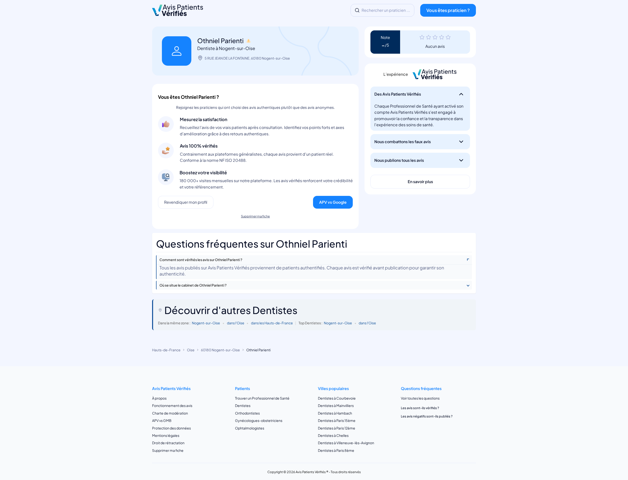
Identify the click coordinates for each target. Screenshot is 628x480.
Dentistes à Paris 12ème (336, 428)
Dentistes (242, 405)
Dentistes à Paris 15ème (336, 420)
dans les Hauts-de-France (272, 323)
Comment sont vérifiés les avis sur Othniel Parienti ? (200, 260)
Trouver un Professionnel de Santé (262, 398)
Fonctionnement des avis (172, 405)
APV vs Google (333, 202)
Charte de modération (170, 413)
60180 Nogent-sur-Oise (220, 350)
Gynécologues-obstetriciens (258, 420)
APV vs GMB (161, 420)
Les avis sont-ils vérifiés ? (420, 408)
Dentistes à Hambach (335, 413)
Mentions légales (165, 435)
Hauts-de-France (166, 350)
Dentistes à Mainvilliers (336, 405)
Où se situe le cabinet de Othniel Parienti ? (193, 285)
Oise (191, 350)
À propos (159, 398)
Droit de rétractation (168, 443)
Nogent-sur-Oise (206, 323)
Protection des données (171, 428)
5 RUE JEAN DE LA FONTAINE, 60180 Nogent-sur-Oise (247, 58)
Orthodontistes (247, 413)
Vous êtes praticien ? (448, 10)
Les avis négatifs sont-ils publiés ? (427, 416)
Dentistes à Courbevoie (337, 398)
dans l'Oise (235, 323)
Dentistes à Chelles (333, 435)
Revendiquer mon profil (185, 202)
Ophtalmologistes (249, 428)
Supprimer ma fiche (255, 216)
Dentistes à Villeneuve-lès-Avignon (346, 443)
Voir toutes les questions (420, 398)
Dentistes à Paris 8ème (336, 450)
